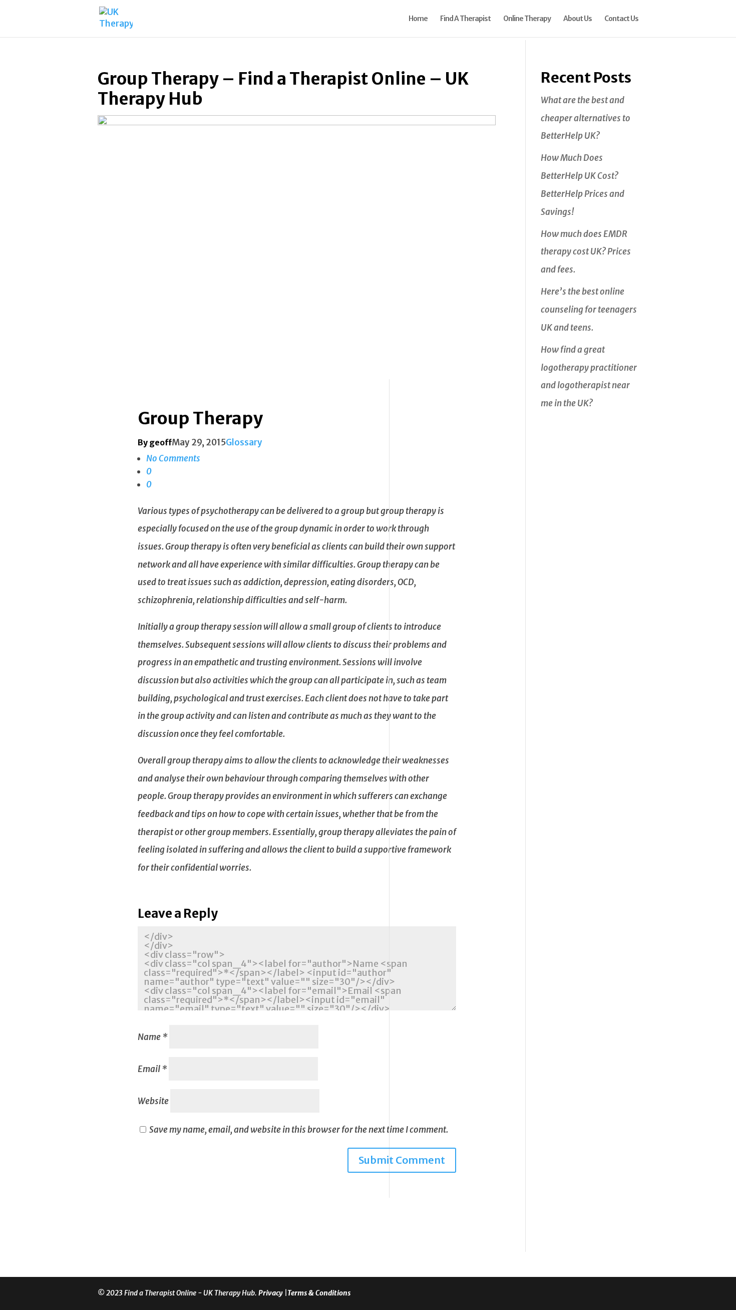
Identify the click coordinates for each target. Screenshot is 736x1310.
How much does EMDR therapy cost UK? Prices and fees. (586, 251)
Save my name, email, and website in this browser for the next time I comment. (298, 1129)
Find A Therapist (465, 19)
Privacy (271, 1292)
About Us (577, 19)
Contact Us (621, 19)
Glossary (244, 442)
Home (418, 19)
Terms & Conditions (318, 1292)
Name (153, 1036)
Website (153, 1101)
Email (152, 1069)
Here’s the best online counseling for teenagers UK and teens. (589, 309)
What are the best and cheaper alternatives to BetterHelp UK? (585, 118)
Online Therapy (527, 19)
